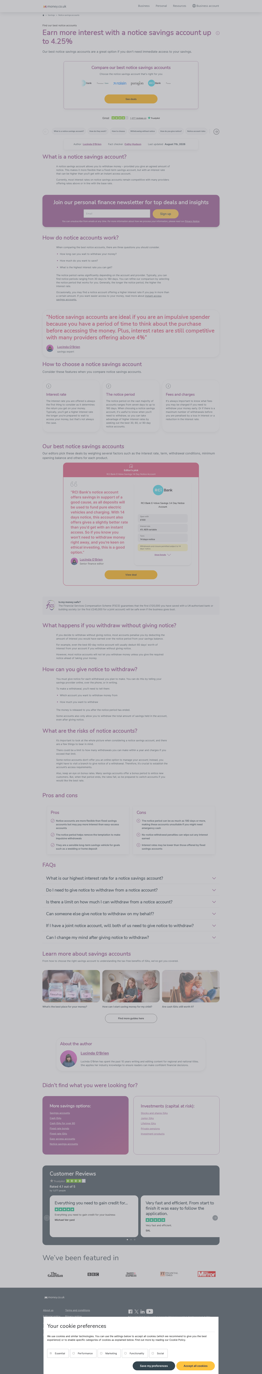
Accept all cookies (196, 1365)
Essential (59, 1353)
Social (160, 1353)
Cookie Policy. (177, 1339)
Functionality (136, 1353)
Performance (85, 1353)
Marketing (111, 1353)
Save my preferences (154, 1365)
